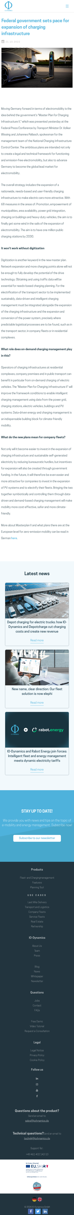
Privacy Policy (37, 1055)
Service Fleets (37, 917)
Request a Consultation (37, 1031)
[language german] (34, 1199)
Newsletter (37, 981)
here (14, 538)
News (37, 971)
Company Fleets (37, 912)
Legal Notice (37, 1050)
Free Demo (37, 1021)
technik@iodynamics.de (37, 1138)
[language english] (39, 1199)
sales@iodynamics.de (37, 1121)
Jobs (37, 1001)
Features (37, 882)
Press (37, 955)
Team (37, 951)
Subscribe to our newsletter (37, 838)
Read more (37, 640)
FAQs (37, 1010)
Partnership (37, 926)
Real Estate (37, 921)
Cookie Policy (37, 1060)
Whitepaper (37, 976)
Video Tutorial (37, 1026)
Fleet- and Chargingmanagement (37, 878)
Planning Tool (37, 887)
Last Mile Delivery (37, 902)
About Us (37, 946)
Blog (37, 967)
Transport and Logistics (37, 907)
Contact (37, 1005)
